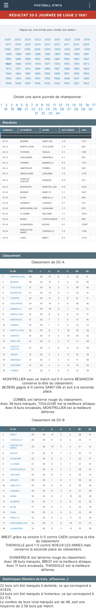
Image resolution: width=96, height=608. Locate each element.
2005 (37, 49)
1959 (47, 73)
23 (40, 109)
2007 (17, 49)
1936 (37, 83)
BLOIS (13, 507)
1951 (37, 78)
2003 (57, 49)
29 (83, 109)
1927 (76, 83)
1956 (76, 73)
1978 (38, 63)
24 (48, 109)
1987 (37, 58)
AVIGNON (14, 335)
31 (36, 113)
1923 (86, 83)
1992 (77, 54)
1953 (18, 78)
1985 (57, 58)
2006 (27, 49)
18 (5, 109)
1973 (86, 63)
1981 (8, 63)
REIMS (13, 496)
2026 (8, 39)
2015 (28, 44)
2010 (76, 44)
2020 (67, 39)
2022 (48, 39)
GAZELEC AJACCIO (15, 347)
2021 (57, 39)
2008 (7, 49)
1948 (67, 78)
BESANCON (16, 292)
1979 (28, 63)
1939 (8, 83)
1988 (28, 58)
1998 (18, 54)
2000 (87, 49)
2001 (77, 49)
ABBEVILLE (15, 485)
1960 (37, 73)
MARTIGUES (16, 319)
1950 (47, 78)
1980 (18, 63)
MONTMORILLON (18, 523)
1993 (67, 54)
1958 (57, 73)
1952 (28, 78)
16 (87, 105)
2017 (8, 44)
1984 (67, 58)
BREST (13, 434)
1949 (57, 78)
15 (80, 105)
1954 (9, 78)
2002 (67, 49)
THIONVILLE (16, 440)
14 (74, 105)
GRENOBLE (15, 360)
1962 (18, 73)
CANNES (14, 325)
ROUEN (13, 453)
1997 (28, 54)
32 (43, 113)
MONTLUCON (17, 330)
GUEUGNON (16, 303)
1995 (47, 54)
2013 (47, 44)
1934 (57, 83)
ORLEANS (15, 474)
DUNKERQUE (16, 528)
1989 (18, 58)
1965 (76, 68)
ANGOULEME (16, 314)
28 (76, 109)
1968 (47, 68)
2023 (38, 39)
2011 (66, 44)
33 (50, 113)
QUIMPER (14, 501)
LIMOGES (14, 491)
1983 (76, 58)
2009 (86, 44)
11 (54, 105)
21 (26, 109)
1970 (28, 68)
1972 (9, 68)
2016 (18, 44)
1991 (86, 54)
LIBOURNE (15, 365)
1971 (18, 68)
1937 (28, 83)
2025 (18, 39)
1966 (67, 68)
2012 (57, 44)
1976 (57, 63)
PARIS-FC (14, 517)
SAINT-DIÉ (15, 341)
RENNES (14, 480)
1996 (38, 54)
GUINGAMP (15, 458)
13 (67, 105)
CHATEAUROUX (17, 469)
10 (48, 105)
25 (55, 109)
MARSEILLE (16, 309)
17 (93, 105)
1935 (47, 83)
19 (12, 109)
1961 (28, 73)
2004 (47, 49)
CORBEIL (14, 370)
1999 (9, 54)
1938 (18, 83)
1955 (86, 73)
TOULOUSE (16, 287)
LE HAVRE (15, 464)
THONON (14, 298)
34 (58, 113)
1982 (86, 58)
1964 (86, 68)
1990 (8, 58)
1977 (47, 63)
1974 (76, 63)
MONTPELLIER (17, 276)
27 (69, 109)
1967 (57, 68)
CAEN (13, 512)
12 (60, 105)
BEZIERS (14, 282)
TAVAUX (14, 354)
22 (33, 109)
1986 (47, 58)
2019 (77, 39)
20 (19, 109)
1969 (37, 68)
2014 (37, 44)
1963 (9, 73)
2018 (87, 39)
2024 (28, 39)
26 (62, 109)
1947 (76, 78)
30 (90, 109)
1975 (67, 63)
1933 (67, 83)
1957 (67, 73)
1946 (86, 78)
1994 (57, 54)
